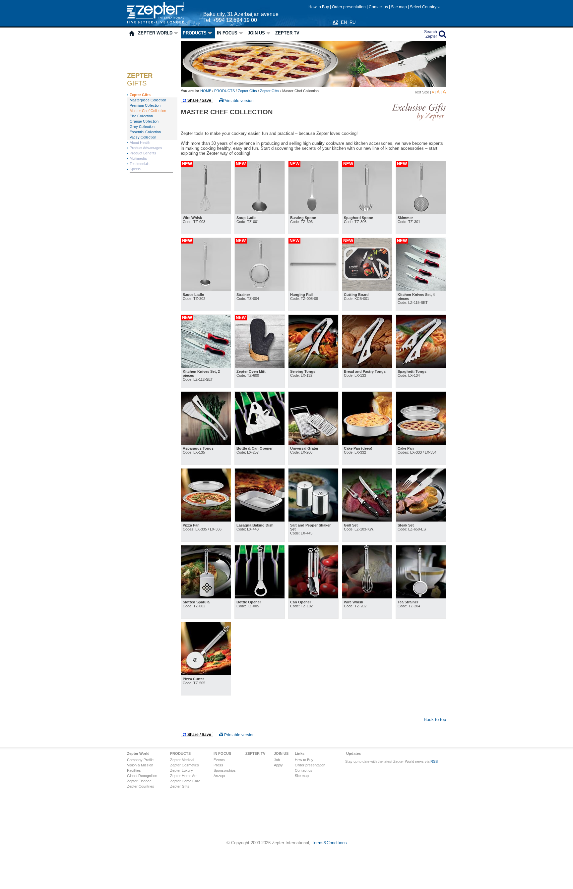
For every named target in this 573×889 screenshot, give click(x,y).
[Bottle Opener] (260, 596)
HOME (206, 91)
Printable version (238, 100)
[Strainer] (260, 289)
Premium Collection (145, 105)
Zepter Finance (139, 781)
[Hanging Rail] (313, 289)
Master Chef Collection (148, 111)
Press (218, 765)
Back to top (435, 719)
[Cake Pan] (421, 443)
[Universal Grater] (313, 443)
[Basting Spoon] (313, 212)
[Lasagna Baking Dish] (260, 520)
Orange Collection (144, 121)
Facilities (134, 770)
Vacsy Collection (143, 137)
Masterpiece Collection (148, 100)
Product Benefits (143, 153)
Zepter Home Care (185, 781)
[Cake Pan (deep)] (367, 443)
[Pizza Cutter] (206, 673)
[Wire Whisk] (206, 212)
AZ (335, 22)
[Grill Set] (367, 520)
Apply (278, 765)
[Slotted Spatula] (206, 596)
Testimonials (140, 164)
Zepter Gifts (140, 95)
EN (344, 22)
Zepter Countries (140, 786)
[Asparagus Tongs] (206, 443)
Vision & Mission (140, 765)
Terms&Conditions (329, 842)
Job (277, 760)
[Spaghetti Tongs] (421, 366)
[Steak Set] (421, 520)
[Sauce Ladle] (206, 289)
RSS (434, 761)
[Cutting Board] (367, 289)
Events (219, 760)
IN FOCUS (227, 32)
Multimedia (138, 158)
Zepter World (155, 32)
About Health (140, 142)
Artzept (219, 776)
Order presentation (349, 7)
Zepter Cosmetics (184, 765)
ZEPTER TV (287, 32)
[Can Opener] (313, 596)
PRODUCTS (195, 32)
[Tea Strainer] (421, 596)
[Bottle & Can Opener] (260, 443)
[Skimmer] (421, 212)
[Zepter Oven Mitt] (260, 366)
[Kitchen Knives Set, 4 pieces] (421, 289)
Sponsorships (225, 770)
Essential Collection (145, 132)
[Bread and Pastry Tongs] (367, 366)
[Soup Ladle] (260, 212)
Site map (399, 7)
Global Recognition (142, 776)
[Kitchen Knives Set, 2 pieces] (206, 366)
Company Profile (140, 760)
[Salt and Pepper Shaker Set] (313, 520)
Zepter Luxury (181, 770)
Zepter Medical (182, 760)
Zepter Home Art (183, 776)
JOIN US (256, 32)
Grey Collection (142, 127)
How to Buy (319, 7)
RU (352, 22)
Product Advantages (146, 148)
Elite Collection (141, 116)
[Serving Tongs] (313, 366)
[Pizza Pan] (206, 520)
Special (135, 169)
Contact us (379, 7)
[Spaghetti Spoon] (367, 212)
